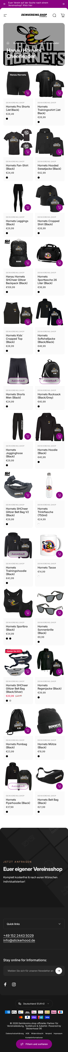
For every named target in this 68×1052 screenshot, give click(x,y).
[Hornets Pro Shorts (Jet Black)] (18, 83)
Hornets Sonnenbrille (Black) (45, 630)
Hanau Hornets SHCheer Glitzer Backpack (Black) (17, 280)
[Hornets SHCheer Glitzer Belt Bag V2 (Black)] (18, 485)
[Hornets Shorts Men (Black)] (18, 371)
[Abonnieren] (58, 970)
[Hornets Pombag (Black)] (18, 721)
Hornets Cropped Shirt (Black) (48, 222)
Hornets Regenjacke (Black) (50, 687)
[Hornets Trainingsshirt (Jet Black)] (50, 83)
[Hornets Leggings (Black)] (18, 198)
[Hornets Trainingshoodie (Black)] (18, 544)
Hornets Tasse (47, 567)
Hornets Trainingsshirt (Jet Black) (49, 110)
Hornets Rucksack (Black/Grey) (49, 396)
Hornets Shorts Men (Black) (15, 396)
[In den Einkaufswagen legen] (27, 263)
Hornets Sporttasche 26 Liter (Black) (47, 280)
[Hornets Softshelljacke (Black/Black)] (50, 312)
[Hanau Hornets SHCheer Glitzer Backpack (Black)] (18, 253)
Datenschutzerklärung (15, 1033)
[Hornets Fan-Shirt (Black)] (18, 142)
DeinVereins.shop (15, 103)
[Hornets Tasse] (50, 544)
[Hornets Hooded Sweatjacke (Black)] (50, 142)
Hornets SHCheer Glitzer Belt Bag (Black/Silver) (17, 688)
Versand (48, 1033)
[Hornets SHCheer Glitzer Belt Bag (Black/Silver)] (18, 662)
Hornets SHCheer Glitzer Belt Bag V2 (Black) (17, 512)
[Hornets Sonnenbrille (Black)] (50, 603)
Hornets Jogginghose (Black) (14, 453)
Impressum (58, 1033)
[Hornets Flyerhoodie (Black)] (18, 776)
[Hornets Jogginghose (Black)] (18, 427)
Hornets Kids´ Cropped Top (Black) (14, 339)
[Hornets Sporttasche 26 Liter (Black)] (50, 253)
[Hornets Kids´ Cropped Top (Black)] (18, 312)
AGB (27, 1033)
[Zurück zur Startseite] (8, 43)
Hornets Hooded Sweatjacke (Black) (49, 167)
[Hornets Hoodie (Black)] (50, 427)
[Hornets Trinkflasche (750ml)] (50, 485)
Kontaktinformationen (34, 1038)
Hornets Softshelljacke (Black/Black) (46, 339)
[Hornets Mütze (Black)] (50, 721)
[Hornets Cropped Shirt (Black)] (50, 198)
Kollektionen (19, 43)
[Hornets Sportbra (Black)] (18, 603)
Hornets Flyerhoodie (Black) (18, 801)
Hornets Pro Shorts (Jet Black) (18, 108)
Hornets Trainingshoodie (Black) (16, 571)
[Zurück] (4, 4)
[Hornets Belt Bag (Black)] (50, 776)
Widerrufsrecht (37, 1033)
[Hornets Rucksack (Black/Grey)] (50, 371)
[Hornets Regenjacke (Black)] (50, 662)
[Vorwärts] (63, 4)
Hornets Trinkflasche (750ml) (45, 512)
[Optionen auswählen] (27, 93)
